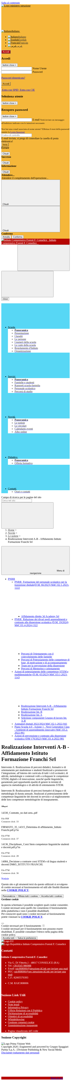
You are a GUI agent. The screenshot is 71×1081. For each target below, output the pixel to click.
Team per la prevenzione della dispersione (43, 665)
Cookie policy (15, 1001)
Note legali (13, 1004)
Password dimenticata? (13, 77)
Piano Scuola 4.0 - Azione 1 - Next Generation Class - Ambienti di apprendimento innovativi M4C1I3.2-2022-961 (42, 729)
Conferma (17, 237)
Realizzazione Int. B (31, 712)
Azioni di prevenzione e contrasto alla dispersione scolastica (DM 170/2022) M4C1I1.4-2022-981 (40, 737)
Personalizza (9, 896)
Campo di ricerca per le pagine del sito (21, 497)
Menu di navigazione (47, 571)
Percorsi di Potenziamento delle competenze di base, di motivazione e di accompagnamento (45, 661)
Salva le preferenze (27, 938)
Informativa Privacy (18, 1007)
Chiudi (6, 153)
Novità (11, 533)
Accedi (6, 52)
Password (38, 71)
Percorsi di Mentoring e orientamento (40, 668)
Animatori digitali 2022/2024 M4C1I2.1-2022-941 (41, 723)
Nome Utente (40, 68)
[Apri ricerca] (44, 258)
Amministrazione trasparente (23, 1025)
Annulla (6, 237)
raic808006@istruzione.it (41, 968)
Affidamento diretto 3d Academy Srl (40, 616)
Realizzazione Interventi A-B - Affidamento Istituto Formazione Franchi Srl (44, 707)
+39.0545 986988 (22, 965)
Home (11, 530)
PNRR (11, 579)
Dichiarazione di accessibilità (23, 1013)
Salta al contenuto (10, 2)
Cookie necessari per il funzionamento (21, 925)
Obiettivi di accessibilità (20, 1016)
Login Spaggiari (17, 132)
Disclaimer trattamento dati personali (20, 1052)
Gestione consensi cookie (21, 1022)
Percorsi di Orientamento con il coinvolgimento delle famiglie (37, 655)
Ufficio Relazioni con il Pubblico (25, 1010)
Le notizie (13, 536)
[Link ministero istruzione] (16, 5)
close (5, 299)
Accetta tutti (51, 896)
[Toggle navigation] (27, 284)
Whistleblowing (16, 1019)
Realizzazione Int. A (31, 714)
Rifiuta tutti (28, 896)
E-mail (36, 119)
